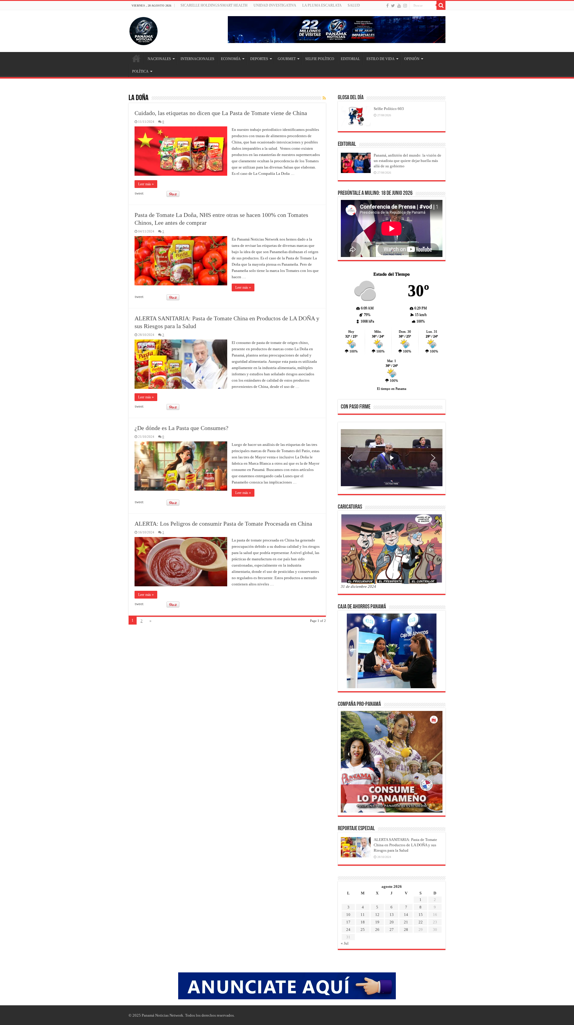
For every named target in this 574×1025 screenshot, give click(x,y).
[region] (391, 460)
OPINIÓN (411, 59)
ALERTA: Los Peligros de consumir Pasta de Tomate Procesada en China (223, 523)
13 (392, 914)
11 (363, 914)
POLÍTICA (140, 71)
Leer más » (146, 184)
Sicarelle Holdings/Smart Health (214, 5)
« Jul (345, 943)
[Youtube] (399, 5)
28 (406, 929)
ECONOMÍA (231, 59)
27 (392, 929)
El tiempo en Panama (391, 388)
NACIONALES (159, 59)
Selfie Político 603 (389, 108)
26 (377, 929)
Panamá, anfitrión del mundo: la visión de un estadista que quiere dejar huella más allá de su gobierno (407, 160)
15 (421, 914)
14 (406, 914)
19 (377, 922)
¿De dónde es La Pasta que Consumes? (181, 428)
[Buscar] (440, 5)
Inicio (136, 58)
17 (348, 922)
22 (421, 922)
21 (406, 922)
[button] (350, 458)
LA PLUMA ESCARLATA (322, 5)
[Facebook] (387, 5)
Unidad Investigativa (275, 5)
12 (377, 914)
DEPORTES (259, 59)
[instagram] (405, 5)
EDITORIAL (350, 59)
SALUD (354, 5)
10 (348, 914)
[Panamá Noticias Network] (143, 30)
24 (348, 929)
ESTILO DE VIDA (381, 59)
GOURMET (287, 59)
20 (392, 922)
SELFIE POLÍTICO (319, 59)
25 (363, 929)
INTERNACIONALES (197, 59)
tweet (139, 193)
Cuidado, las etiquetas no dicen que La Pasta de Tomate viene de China (221, 113)
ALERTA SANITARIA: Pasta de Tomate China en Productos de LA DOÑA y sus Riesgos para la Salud (405, 845)
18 (363, 922)
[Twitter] (393, 5)
